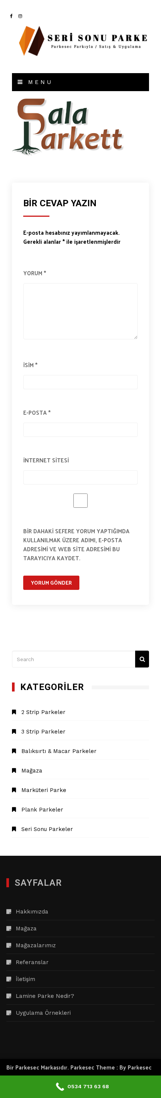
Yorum (34, 273)
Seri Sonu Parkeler (47, 829)
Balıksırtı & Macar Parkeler (59, 751)
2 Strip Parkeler (43, 712)
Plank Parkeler (42, 809)
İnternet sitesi (46, 460)
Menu (38, 82)
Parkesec (140, 1067)
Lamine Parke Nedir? (45, 996)
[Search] (142, 659)
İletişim (25, 979)
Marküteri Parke (43, 790)
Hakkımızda (32, 911)
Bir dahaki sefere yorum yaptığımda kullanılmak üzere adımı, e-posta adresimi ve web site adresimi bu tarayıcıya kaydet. (76, 544)
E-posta (37, 412)
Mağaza (31, 770)
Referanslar (32, 962)
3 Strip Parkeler (43, 731)
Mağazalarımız (36, 945)
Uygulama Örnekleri (43, 1013)
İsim (30, 365)
